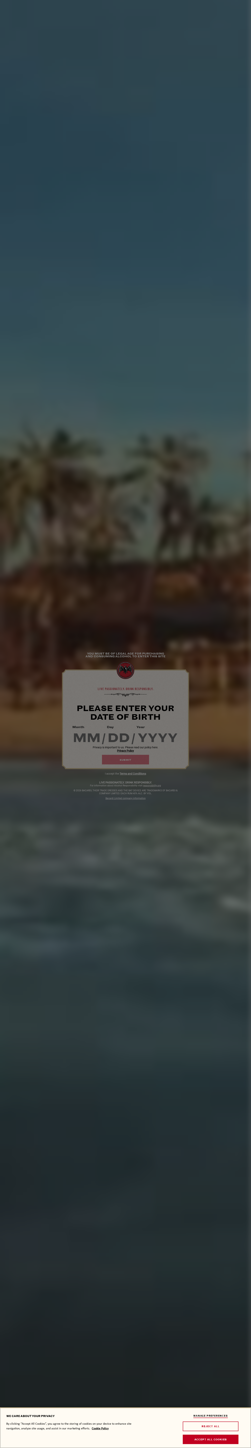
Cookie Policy (100, 1428)
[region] (125, 1427)
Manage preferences (210, 1415)
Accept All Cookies (210, 1439)
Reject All (210, 1426)
